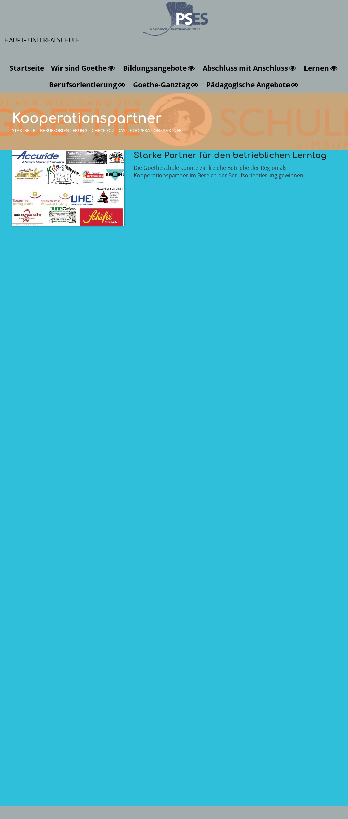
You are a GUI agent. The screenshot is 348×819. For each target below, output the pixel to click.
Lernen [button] (316, 68)
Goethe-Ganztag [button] (161, 85)
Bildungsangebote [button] (155, 68)
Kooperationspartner (156, 130)
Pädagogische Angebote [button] (248, 85)
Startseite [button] (27, 68)
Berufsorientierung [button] (83, 85)
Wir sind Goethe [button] (79, 68)
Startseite (23, 130)
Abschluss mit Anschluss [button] (245, 68)
